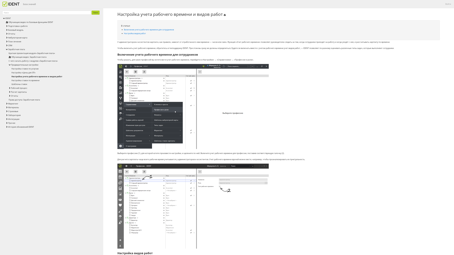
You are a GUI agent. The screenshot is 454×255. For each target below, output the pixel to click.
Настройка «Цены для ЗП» (23, 72)
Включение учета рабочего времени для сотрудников (149, 29)
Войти (448, 4)
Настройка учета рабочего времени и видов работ (36, 76)
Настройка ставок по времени (25, 80)
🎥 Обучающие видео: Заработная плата (27, 57)
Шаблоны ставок (19, 84)
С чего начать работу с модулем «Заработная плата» (33, 61)
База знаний (29, 4)
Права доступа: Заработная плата (24, 99)
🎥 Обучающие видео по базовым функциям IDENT (29, 22)
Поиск (95, 12)
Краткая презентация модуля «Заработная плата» (32, 53)
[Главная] (11, 4)
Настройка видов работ (135, 33)
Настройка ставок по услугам (25, 68)
